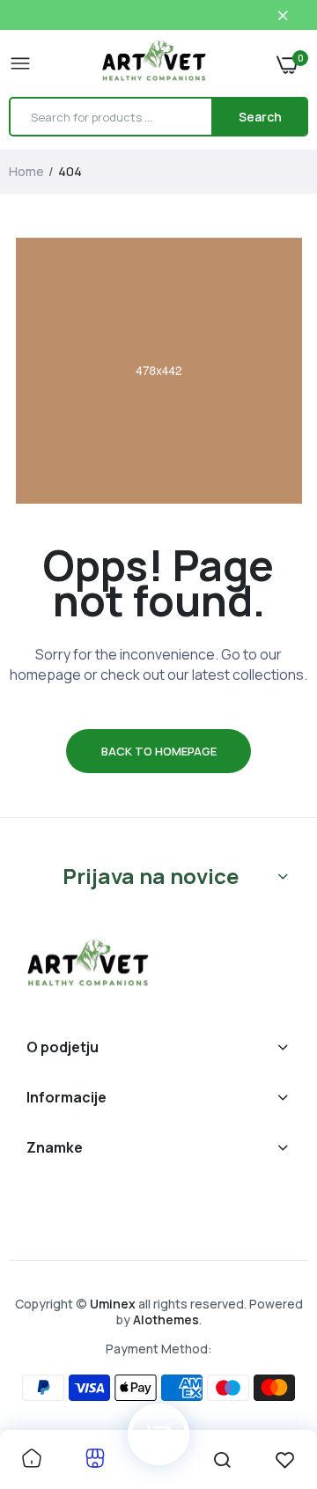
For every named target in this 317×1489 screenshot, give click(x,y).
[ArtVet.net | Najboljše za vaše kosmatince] (154, 63)
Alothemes (166, 1319)
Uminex (113, 1303)
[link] (31, 1459)
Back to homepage (159, 751)
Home (26, 171)
